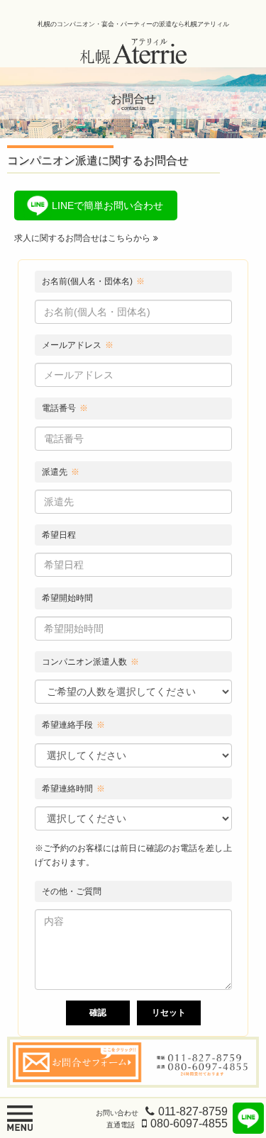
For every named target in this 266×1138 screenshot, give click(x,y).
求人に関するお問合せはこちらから (82, 238)
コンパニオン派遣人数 (90, 662)
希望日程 (59, 535)
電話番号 (65, 408)
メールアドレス (77, 345)
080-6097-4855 (189, 1123)
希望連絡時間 (73, 789)
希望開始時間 (67, 598)
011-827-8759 (193, 1111)
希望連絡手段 (73, 725)
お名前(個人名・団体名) (93, 281)
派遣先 (60, 472)
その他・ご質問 (71, 891)
